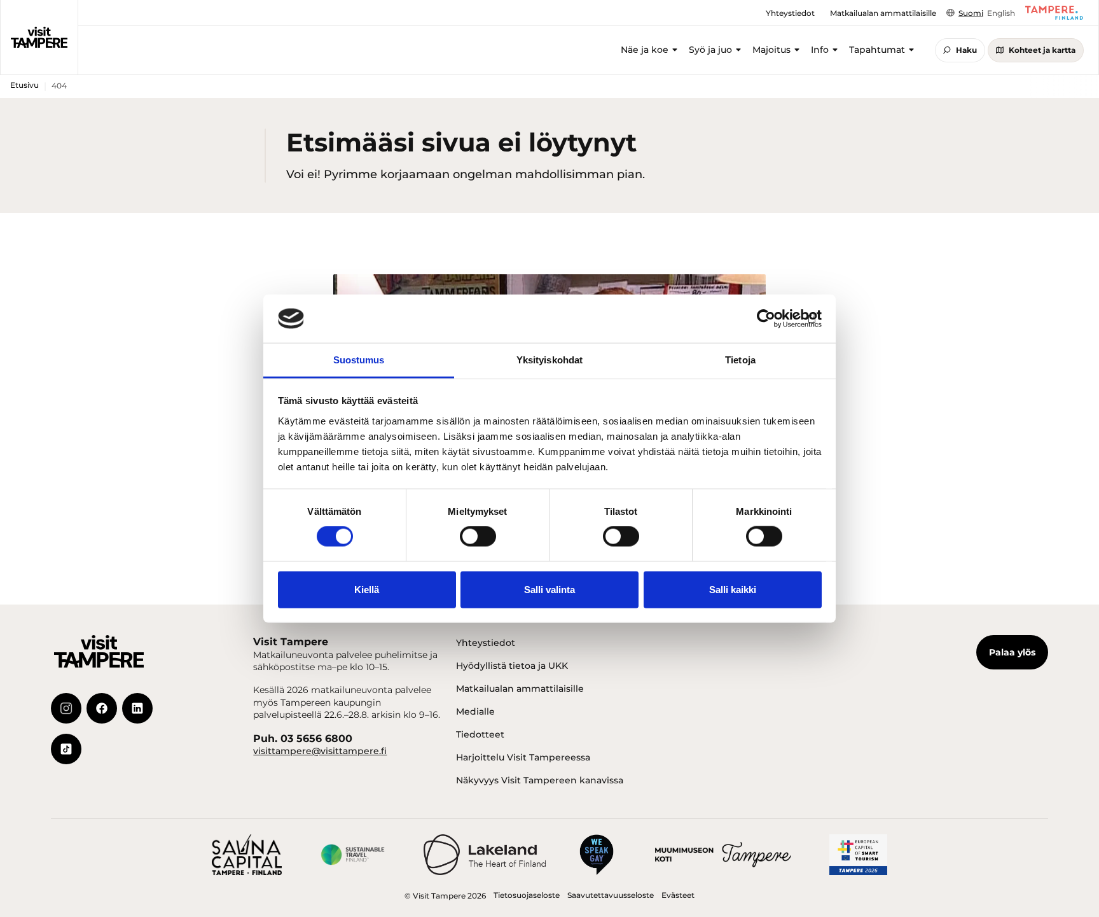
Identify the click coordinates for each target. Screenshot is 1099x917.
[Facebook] (101, 708)
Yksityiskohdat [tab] (549, 359)
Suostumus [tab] (359, 359)
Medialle (475, 711)
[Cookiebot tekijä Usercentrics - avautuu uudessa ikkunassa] (766, 318)
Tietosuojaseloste (527, 895)
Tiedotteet (480, 734)
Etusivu (24, 85)
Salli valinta (549, 589)
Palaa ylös (1012, 652)
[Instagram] (66, 708)
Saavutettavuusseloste (610, 895)
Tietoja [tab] (740, 359)
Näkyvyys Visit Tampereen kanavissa (539, 780)
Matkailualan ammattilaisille (520, 688)
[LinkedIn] (137, 708)
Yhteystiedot (485, 642)
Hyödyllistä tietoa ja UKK (512, 665)
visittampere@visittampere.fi (320, 751)
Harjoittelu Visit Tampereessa (523, 757)
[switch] (478, 536)
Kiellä (366, 589)
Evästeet (678, 895)
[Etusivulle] (39, 37)
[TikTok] (66, 749)
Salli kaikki (732, 589)
